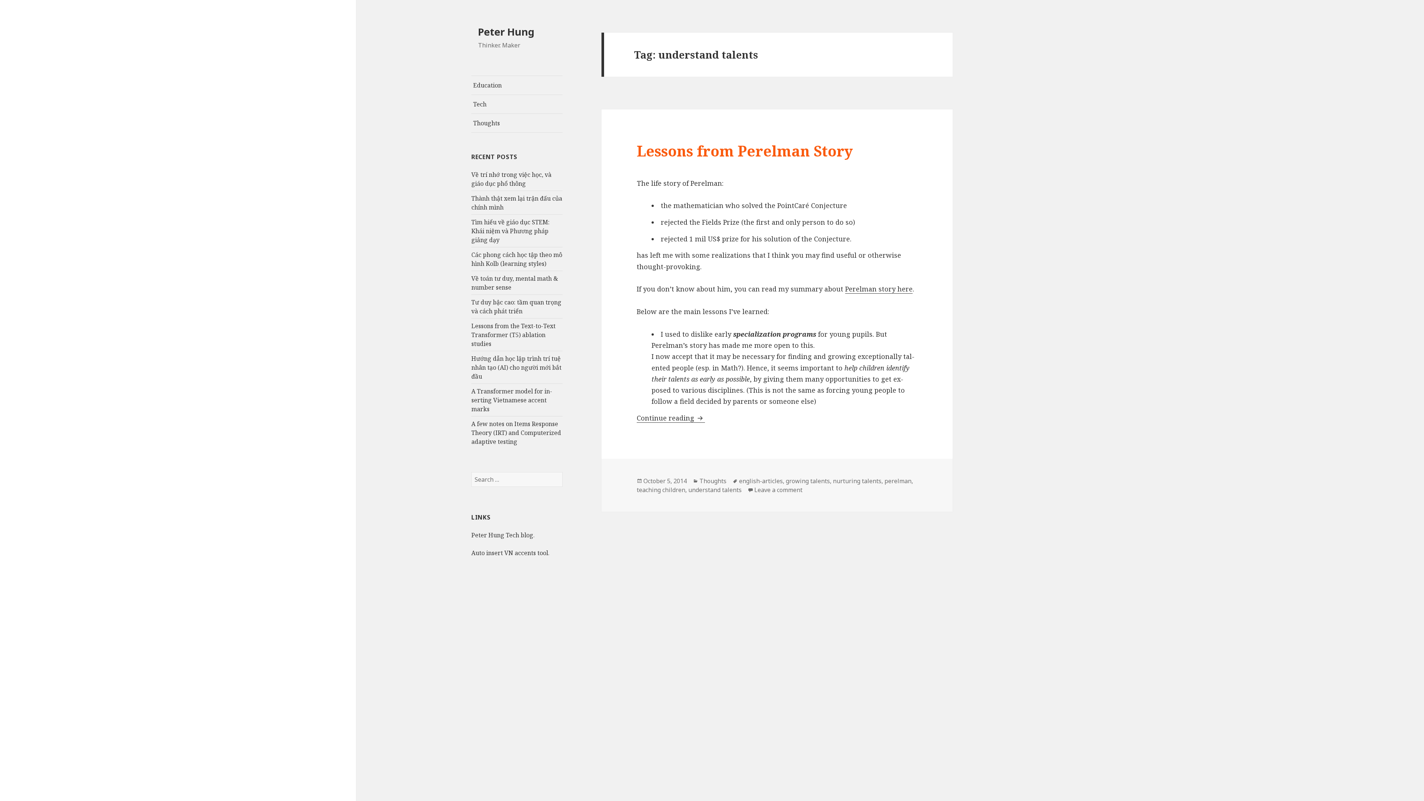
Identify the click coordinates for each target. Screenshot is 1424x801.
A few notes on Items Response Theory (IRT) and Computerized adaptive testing (516, 433)
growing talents (808, 481)
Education (487, 85)
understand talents (715, 490)
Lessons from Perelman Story (745, 151)
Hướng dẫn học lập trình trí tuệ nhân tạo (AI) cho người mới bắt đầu (516, 367)
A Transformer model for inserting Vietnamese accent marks (511, 400)
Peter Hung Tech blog (502, 535)
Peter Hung (506, 32)
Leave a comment (778, 490)
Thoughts (486, 123)
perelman (898, 481)
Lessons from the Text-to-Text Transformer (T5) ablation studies (513, 335)
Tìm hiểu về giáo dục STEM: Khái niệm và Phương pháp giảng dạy (510, 231)
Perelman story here (879, 288)
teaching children (661, 490)
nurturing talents (857, 481)
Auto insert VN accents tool (509, 553)
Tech (480, 104)
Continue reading (671, 417)
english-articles (761, 481)
